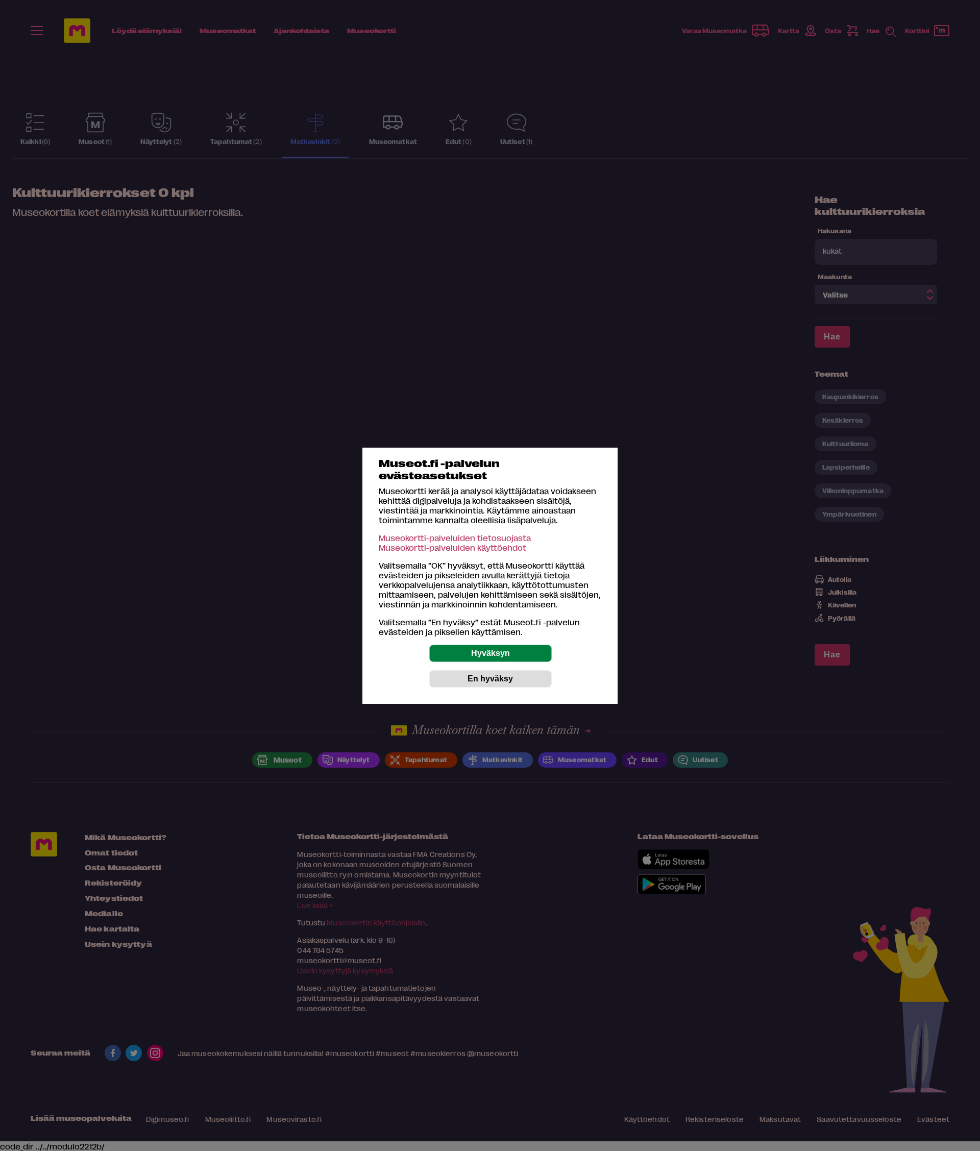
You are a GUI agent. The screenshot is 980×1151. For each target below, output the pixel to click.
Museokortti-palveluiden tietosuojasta (455, 538)
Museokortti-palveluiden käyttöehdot (452, 547)
